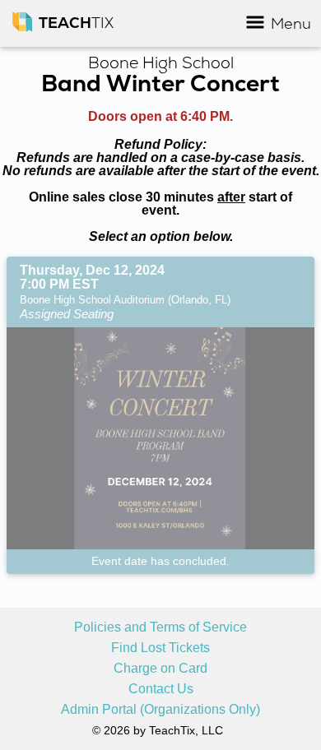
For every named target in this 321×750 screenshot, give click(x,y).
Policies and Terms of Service (160, 627)
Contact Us (160, 689)
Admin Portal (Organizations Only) (160, 709)
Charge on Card (160, 668)
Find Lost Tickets (160, 648)
